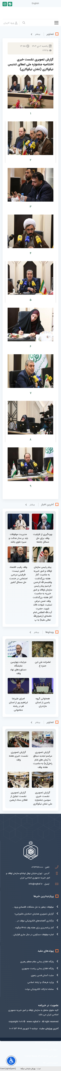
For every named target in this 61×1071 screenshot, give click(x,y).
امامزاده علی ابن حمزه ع (42, 664)
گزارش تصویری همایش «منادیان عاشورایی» (34, 914)
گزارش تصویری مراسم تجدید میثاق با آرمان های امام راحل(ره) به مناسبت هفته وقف (42, 759)
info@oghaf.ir (35, 884)
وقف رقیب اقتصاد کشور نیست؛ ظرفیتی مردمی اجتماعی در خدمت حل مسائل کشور (18, 574)
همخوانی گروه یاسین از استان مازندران (42, 702)
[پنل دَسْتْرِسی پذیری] (11, 1061)
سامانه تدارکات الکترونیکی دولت (39, 989)
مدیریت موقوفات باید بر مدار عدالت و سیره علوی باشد (18, 538)
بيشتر (37, 34)
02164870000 (37, 867)
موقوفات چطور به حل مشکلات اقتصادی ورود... (33, 907)
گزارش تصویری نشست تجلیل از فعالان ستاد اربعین (18, 796)
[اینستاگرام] (5, 4)
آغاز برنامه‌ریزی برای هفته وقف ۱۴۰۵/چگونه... (33, 927)
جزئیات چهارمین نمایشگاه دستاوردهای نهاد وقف (18, 667)
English (35, 3)
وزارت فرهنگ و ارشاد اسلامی (40, 982)
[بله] (10, 4)
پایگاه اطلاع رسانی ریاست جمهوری (38, 968)
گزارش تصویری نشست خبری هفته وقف (18, 756)
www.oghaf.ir (33, 1021)
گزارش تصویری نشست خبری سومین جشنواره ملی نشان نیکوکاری (42, 798)
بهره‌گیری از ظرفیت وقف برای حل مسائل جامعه (42, 538)
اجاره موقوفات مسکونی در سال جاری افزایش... (33, 934)
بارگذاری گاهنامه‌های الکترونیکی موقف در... (34, 921)
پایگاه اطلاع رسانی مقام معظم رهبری (37, 961)
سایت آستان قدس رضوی (42, 975)
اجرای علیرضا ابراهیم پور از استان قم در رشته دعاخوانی (18, 704)
